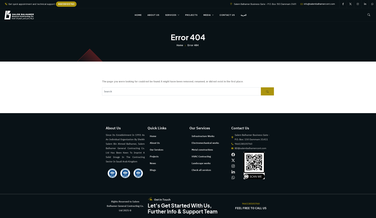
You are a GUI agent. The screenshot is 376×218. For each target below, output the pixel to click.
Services (170, 15)
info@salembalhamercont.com (319, 4)
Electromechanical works (205, 143)
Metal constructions (202, 150)
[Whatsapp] (233, 177)
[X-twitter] (233, 160)
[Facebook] (233, 154)
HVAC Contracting (201, 156)
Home (138, 15)
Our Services (156, 150)
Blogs (153, 170)
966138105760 (66, 4)
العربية (243, 15)
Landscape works (201, 163)
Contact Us (227, 15)
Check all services (201, 170)
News (153, 163)
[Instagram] (233, 166)
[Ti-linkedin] (233, 171)
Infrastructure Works (203, 136)
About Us (153, 15)
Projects (191, 15)
